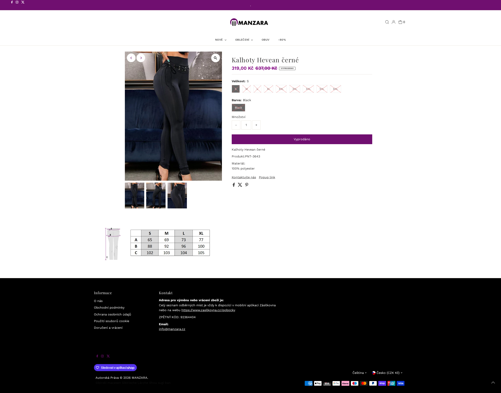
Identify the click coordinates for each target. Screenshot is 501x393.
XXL (281, 88)
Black (238, 107)
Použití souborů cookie (111, 321)
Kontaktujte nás (244, 177)
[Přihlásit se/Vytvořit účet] (393, 22)
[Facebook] (12, 5)
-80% (282, 39)
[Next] (140, 58)
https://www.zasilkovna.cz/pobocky (208, 310)
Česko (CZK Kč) (388, 373)
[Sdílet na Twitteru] (240, 186)
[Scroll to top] (493, 385)
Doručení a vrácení (108, 328)
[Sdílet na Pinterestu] (246, 186)
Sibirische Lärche (135, 383)
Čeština (358, 373)
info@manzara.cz (172, 329)
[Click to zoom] (215, 58)
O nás (98, 301)
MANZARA (139, 378)
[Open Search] (387, 22)
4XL (308, 88)
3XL (294, 88)
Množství (238, 117)
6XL (335, 88)
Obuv (265, 39)
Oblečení (242, 39)
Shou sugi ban (160, 383)
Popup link (267, 177)
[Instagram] (17, 5)
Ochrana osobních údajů (112, 314)
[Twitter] (22, 5)
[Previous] (131, 58)
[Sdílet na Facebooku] (234, 186)
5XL (322, 88)
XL (268, 88)
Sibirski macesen (108, 383)
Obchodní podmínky (109, 307)
